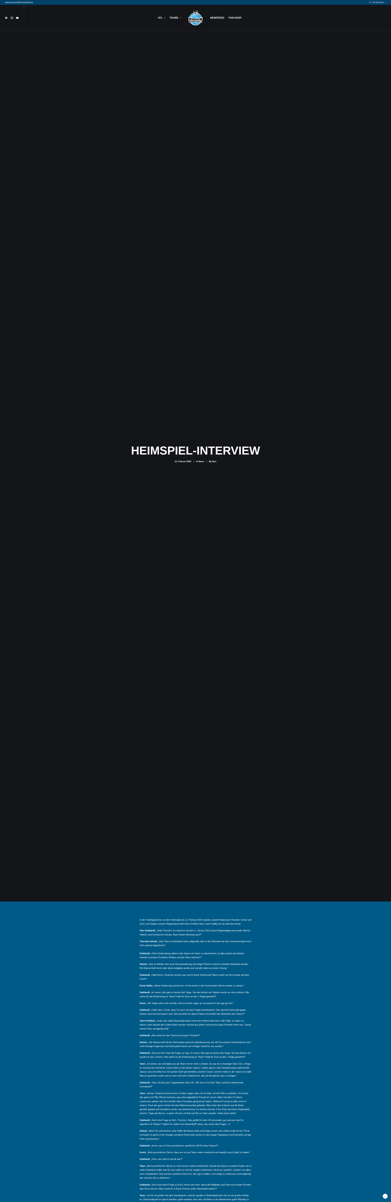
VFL (160, 17)
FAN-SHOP (235, 17)
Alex (214, 461)
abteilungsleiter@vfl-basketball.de (19, 2)
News (201, 461)
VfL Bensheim (378, 2)
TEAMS (174, 17)
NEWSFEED (217, 17)
